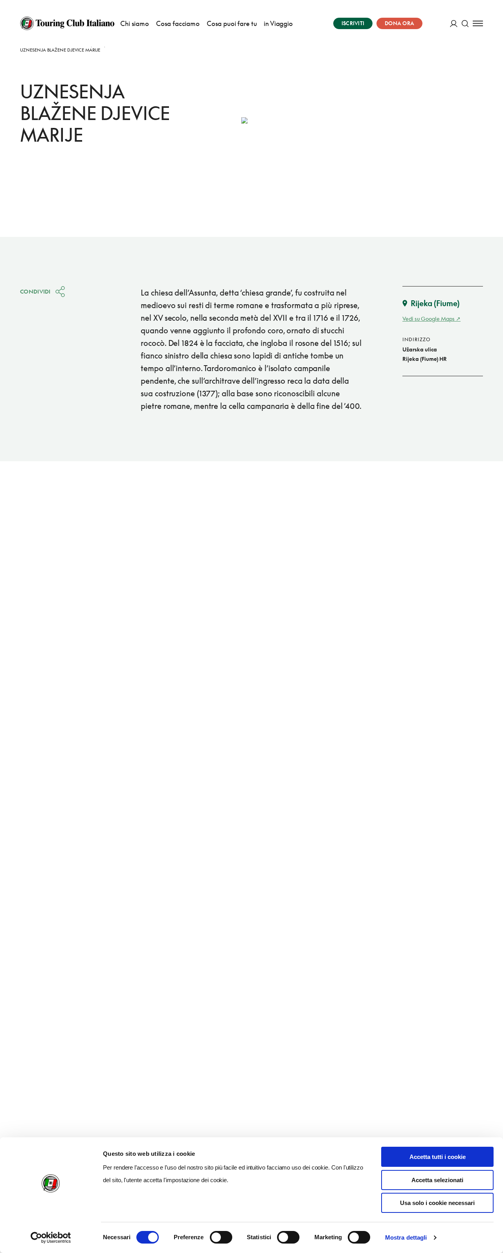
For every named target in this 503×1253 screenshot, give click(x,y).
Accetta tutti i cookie (437, 1156)
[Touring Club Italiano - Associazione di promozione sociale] (67, 23)
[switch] (221, 1237)
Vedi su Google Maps (428, 318)
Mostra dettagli (406, 1237)
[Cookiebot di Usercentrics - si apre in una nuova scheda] (51, 1238)
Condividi (35, 291)
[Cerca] (465, 23)
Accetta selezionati (437, 1180)
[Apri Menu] (478, 23)
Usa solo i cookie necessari (437, 1202)
